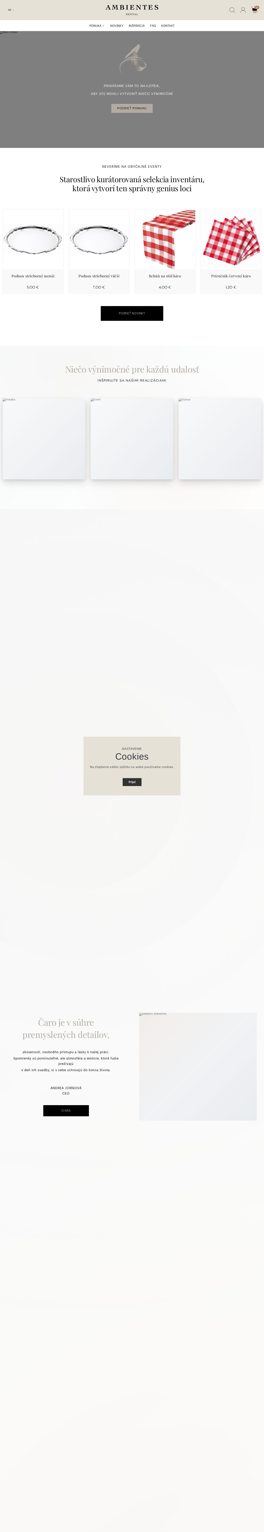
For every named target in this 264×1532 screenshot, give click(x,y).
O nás (66, 1110)
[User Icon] (243, 10)
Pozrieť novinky (132, 313)
